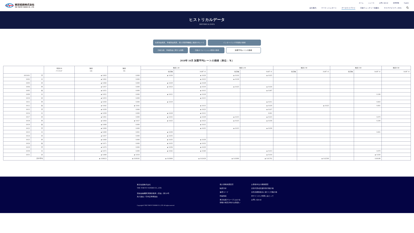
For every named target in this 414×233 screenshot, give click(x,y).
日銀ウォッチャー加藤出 (369, 8)
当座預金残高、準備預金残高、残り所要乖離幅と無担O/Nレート (179, 42)
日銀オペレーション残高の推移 (207, 50)
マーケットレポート (329, 8)
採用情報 (396, 3)
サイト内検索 (407, 8)
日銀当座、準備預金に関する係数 (170, 50)
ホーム (361, 3)
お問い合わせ (383, 3)
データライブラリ (348, 8)
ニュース (371, 3)
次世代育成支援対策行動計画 (262, 188)
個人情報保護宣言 (227, 184)
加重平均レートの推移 (243, 50)
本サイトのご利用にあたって (262, 196)
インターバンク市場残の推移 (234, 42)
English (406, 3)
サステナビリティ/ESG (393, 8)
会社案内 (312, 8)
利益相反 (223, 196)
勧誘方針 (223, 188)
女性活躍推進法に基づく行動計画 (264, 192)
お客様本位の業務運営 (259, 184)
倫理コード (224, 192)
